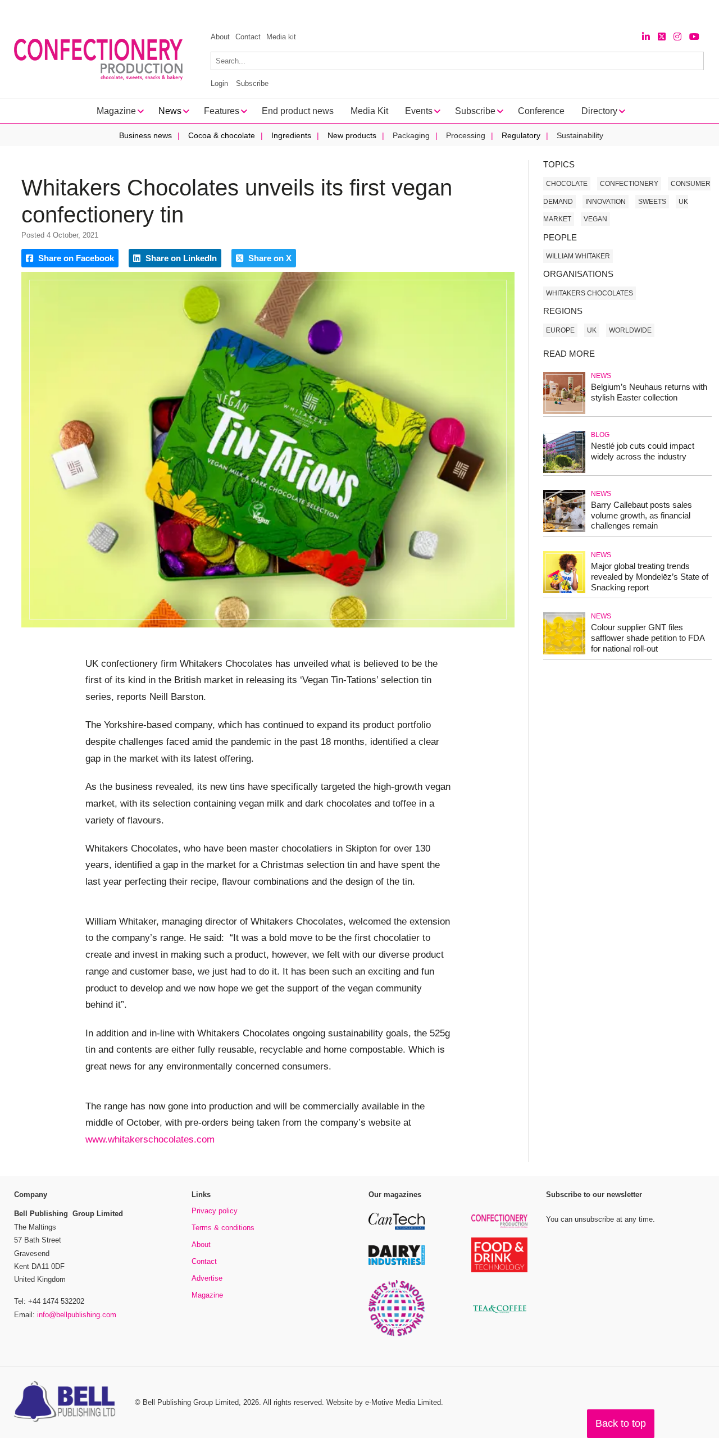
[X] (662, 37)
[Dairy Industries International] (396, 1263)
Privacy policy (215, 1211)
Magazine (207, 1295)
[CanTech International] (396, 1228)
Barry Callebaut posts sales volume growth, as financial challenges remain (641, 515)
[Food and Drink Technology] (499, 1270)
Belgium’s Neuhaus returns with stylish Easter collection (649, 392)
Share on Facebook (75, 258)
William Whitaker (578, 256)
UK (592, 330)
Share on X (269, 258)
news (601, 376)
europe (560, 330)
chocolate (567, 184)
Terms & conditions (223, 1227)
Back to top (620, 1423)
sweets (652, 202)
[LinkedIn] (646, 37)
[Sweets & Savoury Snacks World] (396, 1334)
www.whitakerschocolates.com (150, 1139)
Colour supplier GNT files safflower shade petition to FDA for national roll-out (647, 637)
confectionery (629, 184)
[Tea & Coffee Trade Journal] (499, 1315)
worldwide (630, 330)
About (220, 37)
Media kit (281, 37)
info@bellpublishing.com (76, 1314)
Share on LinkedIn (180, 258)
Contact (248, 37)
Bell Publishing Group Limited (191, 1402)
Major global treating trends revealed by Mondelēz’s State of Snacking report (649, 576)
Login (219, 83)
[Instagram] (677, 37)
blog (600, 435)
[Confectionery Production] (499, 1226)
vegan (595, 219)
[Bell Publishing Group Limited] (67, 1402)
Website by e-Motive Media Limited (383, 1402)
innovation (605, 202)
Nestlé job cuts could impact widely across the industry (642, 451)
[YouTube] (694, 37)
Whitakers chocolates (589, 293)
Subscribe (252, 83)
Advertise (207, 1278)
